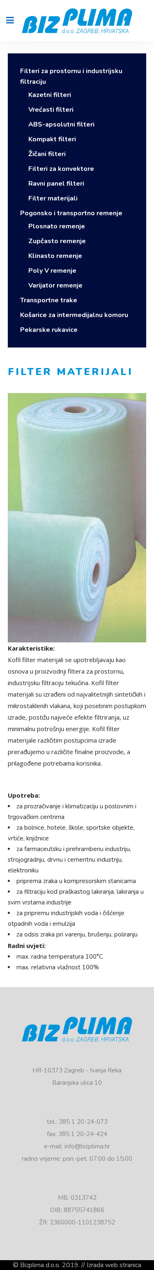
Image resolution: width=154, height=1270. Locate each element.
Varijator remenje (55, 285)
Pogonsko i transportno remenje (71, 213)
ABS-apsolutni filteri (61, 124)
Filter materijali (53, 198)
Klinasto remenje (55, 255)
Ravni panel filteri (56, 183)
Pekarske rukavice (49, 329)
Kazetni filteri (49, 94)
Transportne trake (48, 300)
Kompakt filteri (52, 139)
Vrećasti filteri (51, 109)
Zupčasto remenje (57, 241)
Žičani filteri (47, 154)
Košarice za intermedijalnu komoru (74, 315)
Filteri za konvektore (61, 168)
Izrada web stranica (114, 1265)
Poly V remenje (52, 270)
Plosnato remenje (56, 226)
